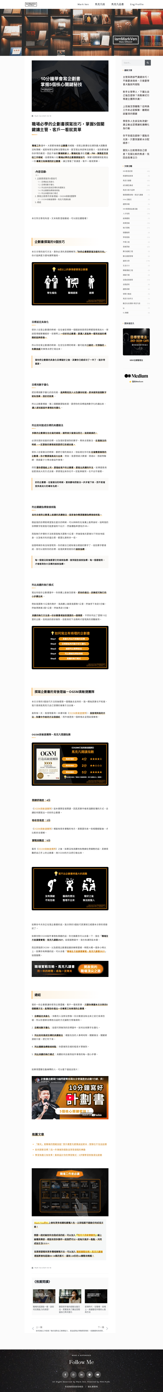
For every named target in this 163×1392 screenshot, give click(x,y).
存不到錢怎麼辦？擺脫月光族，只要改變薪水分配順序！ (136, 139)
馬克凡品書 (117, 4)
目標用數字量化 (47, 184)
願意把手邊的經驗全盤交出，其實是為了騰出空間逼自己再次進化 (69, 1309)
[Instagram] (73, 1374)
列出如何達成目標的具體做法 (53, 187)
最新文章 (126, 261)
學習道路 (126, 237)
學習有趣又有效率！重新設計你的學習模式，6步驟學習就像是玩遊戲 (68, 1154)
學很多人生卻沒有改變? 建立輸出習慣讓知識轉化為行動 (136, 124)
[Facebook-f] (65, 1374)
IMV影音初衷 (128, 171)
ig (123, 308)
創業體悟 (126, 218)
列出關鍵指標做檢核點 (50, 190)
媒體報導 (126, 232)
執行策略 (126, 228)
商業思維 (126, 223)
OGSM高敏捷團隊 (77, 713)
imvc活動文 (127, 199)
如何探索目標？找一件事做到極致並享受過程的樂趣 (60, 1149)
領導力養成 (127, 294)
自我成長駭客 (128, 280)
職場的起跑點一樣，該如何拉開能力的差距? (43, 1308)
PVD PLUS (105, 1382)
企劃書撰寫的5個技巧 (47, 178)
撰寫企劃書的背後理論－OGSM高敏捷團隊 (56, 196)
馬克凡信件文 (128, 298)
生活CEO (126, 265)
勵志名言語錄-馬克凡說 (131, 303)
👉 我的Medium (136, 381)
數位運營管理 (128, 256)
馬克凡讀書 (127, 180)
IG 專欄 (125, 313)
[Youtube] (98, 1374)
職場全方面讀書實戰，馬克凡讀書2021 (86, 951)
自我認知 (126, 284)
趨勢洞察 (126, 289)
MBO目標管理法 (136, 360)
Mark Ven (83, 4)
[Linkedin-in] (81, 1374)
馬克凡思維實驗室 (86, 1235)
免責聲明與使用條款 (74, 1386)
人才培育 (126, 213)
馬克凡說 (100, 4)
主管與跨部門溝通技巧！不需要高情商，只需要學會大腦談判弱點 (136, 81)
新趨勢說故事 (128, 176)
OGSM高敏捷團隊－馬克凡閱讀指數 (56, 199)
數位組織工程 (128, 251)
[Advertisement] (136, 430)
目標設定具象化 (47, 182)
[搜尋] (148, 63)
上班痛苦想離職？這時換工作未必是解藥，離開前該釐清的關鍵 (136, 110)
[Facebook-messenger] (89, 1374)
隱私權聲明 (93, 1386)
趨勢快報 (126, 204)
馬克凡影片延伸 (129, 190)
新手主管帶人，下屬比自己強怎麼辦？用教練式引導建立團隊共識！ (136, 95)
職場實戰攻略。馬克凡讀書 (133, 195)
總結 (39, 202)
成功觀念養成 (128, 185)
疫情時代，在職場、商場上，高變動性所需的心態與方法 (95, 1309)
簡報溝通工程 (128, 270)
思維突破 (126, 246)
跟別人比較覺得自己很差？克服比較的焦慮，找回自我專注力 (136, 154)
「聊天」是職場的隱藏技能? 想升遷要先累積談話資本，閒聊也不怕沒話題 (71, 1144)
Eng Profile (137, 4)
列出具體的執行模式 (49, 193)
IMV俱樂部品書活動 (130, 209)
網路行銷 (126, 275)
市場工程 (126, 242)
